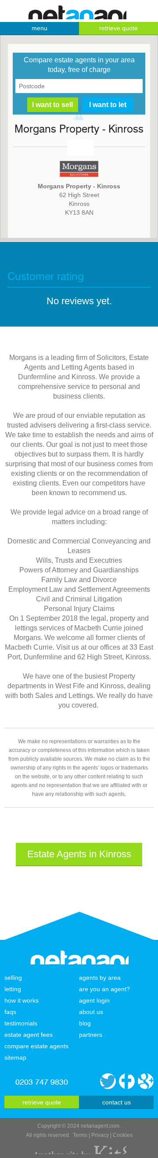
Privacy (100, 1135)
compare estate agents (36, 1046)
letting (12, 989)
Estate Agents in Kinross (79, 854)
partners (90, 1034)
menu (39, 28)
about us (91, 1011)
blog (85, 1023)
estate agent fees (28, 1034)
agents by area (100, 977)
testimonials (20, 1023)
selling (13, 977)
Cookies (123, 1135)
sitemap (15, 1057)
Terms (80, 1135)
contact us (116, 1102)
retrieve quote (118, 28)
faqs (10, 1011)
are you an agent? (104, 989)
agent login (94, 1000)
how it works (21, 1000)
